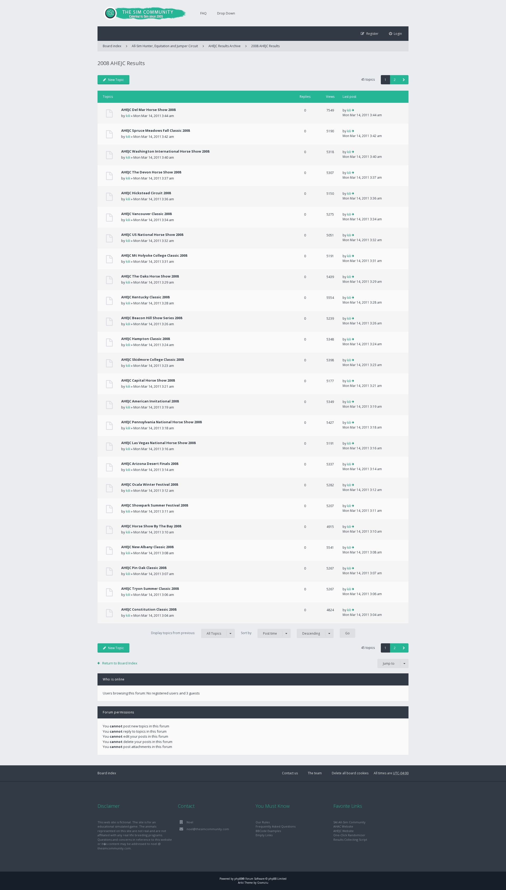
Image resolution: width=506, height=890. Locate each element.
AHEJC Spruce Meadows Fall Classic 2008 (155, 130)
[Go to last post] (353, 110)
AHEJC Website (343, 831)
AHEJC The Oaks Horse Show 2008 (150, 276)
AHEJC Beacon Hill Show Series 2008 (151, 317)
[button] (403, 79)
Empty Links (264, 835)
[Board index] (142, 13)
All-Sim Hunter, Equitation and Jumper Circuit (165, 46)
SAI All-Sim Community (349, 822)
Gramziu (262, 882)
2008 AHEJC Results (265, 46)
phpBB (238, 879)
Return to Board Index (119, 663)
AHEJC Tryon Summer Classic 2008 (150, 588)
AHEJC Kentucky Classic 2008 (145, 297)
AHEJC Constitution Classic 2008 (148, 609)
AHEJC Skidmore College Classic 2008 (152, 359)
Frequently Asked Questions (275, 826)
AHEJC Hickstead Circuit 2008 (146, 193)
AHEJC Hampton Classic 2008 (145, 338)
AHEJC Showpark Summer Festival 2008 (154, 505)
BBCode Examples (268, 831)
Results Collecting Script (350, 840)
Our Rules (263, 822)
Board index (107, 773)
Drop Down (226, 13)
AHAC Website (343, 826)
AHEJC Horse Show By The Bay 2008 (151, 526)
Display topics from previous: (186, 633)
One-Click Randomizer (349, 835)
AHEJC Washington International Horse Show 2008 (165, 151)
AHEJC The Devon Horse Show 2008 (151, 172)
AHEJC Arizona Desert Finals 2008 (149, 463)
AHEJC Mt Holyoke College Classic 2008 (154, 255)
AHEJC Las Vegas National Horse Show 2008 (158, 442)
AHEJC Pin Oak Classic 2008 (143, 567)
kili (128, 115)
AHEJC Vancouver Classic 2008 (146, 213)
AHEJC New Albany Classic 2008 (147, 546)
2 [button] (395, 79)
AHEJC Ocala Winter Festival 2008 (149, 484)
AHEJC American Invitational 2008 (150, 401)
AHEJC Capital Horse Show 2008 (148, 380)
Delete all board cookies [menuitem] (350, 773)
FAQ (203, 13)
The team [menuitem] (315, 773)
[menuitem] (395, 34)
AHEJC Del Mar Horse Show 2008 (148, 109)
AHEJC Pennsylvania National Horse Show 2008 (161, 422)
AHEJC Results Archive (224, 46)
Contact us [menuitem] (290, 773)
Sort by (259, 633)
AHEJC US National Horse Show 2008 (152, 234)
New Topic (116, 79)
